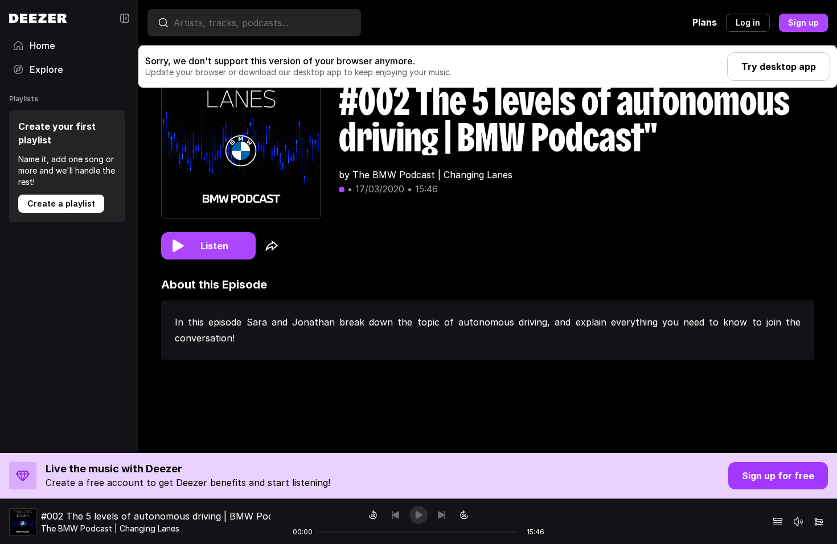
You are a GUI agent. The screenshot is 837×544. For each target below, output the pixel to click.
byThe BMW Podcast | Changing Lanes (425, 174)
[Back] (396, 515)
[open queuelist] (778, 522)
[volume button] (798, 522)
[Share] (271, 245)
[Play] (418, 515)
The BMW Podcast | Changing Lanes (110, 528)
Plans (704, 22)
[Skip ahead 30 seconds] (464, 515)
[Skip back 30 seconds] (373, 515)
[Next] (441, 515)
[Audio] (819, 522)
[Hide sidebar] (125, 18)
